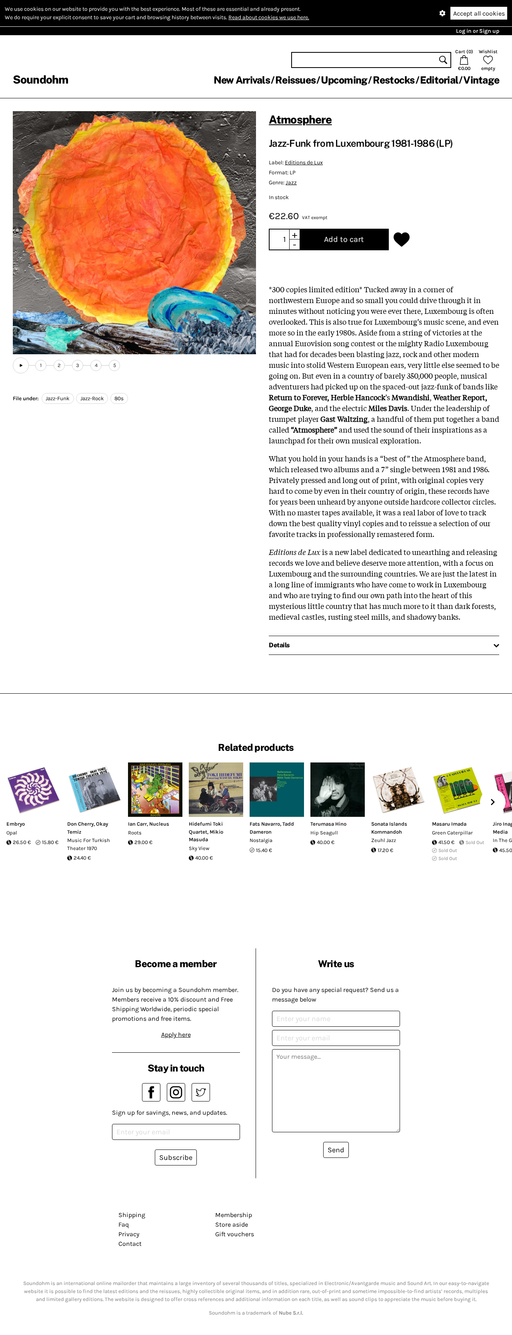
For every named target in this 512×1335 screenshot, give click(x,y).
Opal (11, 833)
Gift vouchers (234, 1234)
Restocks (394, 80)
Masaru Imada (449, 824)
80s (119, 398)
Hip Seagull (324, 833)
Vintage (481, 80)
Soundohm (40, 79)
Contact (130, 1243)
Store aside (231, 1224)
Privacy (128, 1234)
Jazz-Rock (92, 398)
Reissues (295, 80)
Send (336, 1149)
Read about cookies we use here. (268, 17)
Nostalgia (261, 840)
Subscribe (175, 1157)
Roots (135, 833)
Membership (233, 1215)
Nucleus (159, 824)
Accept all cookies (479, 13)
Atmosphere (300, 119)
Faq (123, 1224)
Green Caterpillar (452, 833)
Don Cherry (80, 824)
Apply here (176, 1034)
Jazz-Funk (58, 398)
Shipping (131, 1215)
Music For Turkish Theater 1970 (88, 844)
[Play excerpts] (21, 365)
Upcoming (344, 80)
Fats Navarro (265, 824)
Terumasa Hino (328, 824)
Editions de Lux (304, 162)
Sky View (199, 848)
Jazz (291, 182)
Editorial (439, 80)
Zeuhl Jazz (383, 840)
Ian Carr (137, 824)
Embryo (15, 824)
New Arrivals (242, 80)
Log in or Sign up (477, 31)
